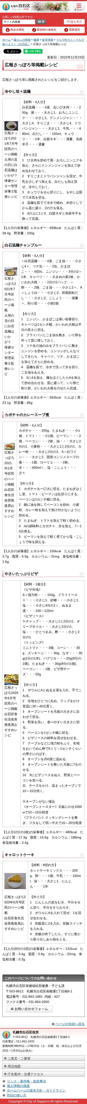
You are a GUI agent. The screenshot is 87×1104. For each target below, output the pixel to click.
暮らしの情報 (22, 39)
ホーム (6, 39)
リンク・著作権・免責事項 (26, 1081)
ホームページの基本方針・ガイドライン (36, 1090)
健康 (36, 39)
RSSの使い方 (16, 1095)
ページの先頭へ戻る (70, 1024)
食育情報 (47, 39)
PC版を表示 (74, 21)
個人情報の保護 (18, 1086)
